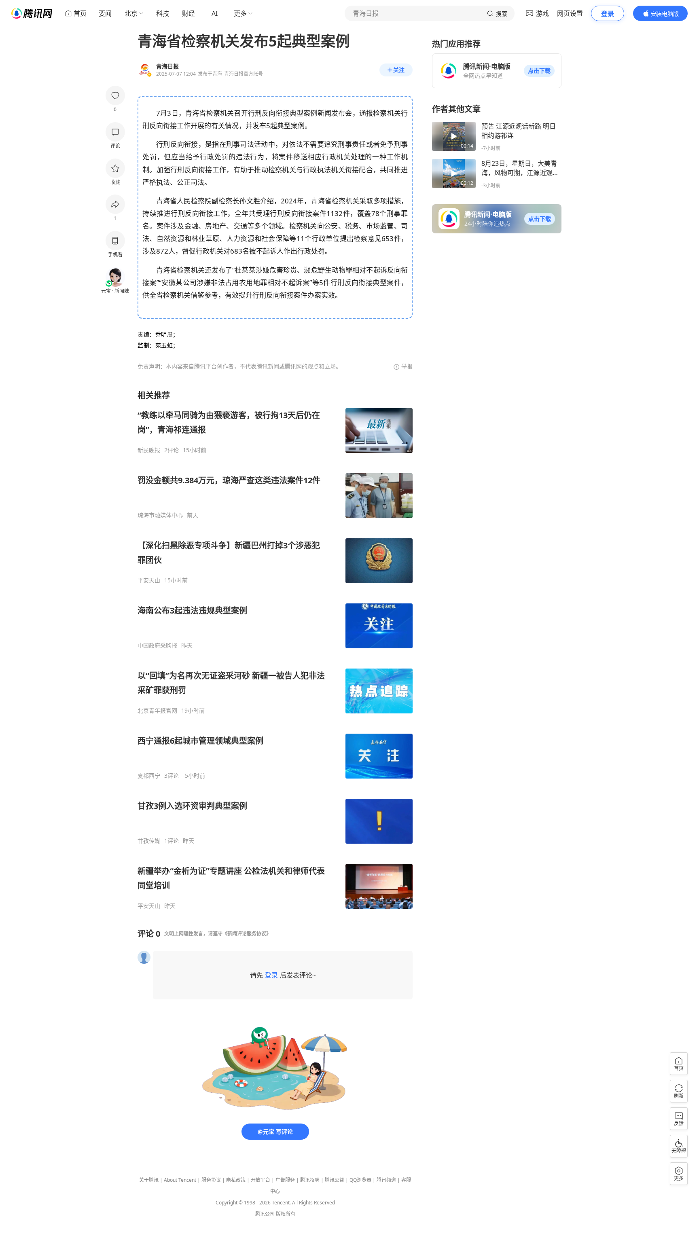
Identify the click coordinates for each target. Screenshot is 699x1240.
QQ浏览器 (360, 1180)
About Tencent (180, 1180)
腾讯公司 (265, 1213)
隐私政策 (236, 1180)
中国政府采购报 (157, 645)
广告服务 (285, 1180)
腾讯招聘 (310, 1180)
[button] (539, 71)
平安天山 (149, 580)
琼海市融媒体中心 (160, 515)
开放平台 (260, 1180)
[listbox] (275, 650)
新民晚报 (149, 450)
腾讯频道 (386, 1180)
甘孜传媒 (149, 841)
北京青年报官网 (157, 710)
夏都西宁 (149, 776)
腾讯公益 (334, 1180)
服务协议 (211, 1180)
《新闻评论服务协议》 (246, 933)
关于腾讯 (149, 1180)
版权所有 (285, 1213)
